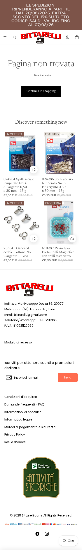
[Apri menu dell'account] (67, 37)
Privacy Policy (14, 434)
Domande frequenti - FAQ (24, 404)
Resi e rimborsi (15, 442)
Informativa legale (18, 419)
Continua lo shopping (41, 91)
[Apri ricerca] (14, 37)
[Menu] (5, 37)
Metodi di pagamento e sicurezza (30, 427)
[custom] (37, 534)
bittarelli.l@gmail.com (30, 315)
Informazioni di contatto (23, 412)
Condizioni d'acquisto (20, 397)
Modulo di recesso (18, 342)
